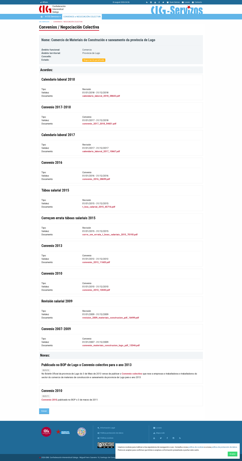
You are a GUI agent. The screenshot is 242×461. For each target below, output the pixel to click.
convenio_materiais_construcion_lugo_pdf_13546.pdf (111, 345)
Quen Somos (174, 2)
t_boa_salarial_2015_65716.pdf (98, 207)
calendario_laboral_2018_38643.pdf (101, 96)
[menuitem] (41, 16)
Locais (187, 2)
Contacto (198, 2)
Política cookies (106, 438)
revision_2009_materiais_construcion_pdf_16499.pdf (110, 317)
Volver (44, 411)
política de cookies (196, 447)
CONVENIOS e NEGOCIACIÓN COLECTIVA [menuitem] (82, 17)
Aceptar (233, 454)
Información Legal (107, 428)
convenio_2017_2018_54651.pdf (99, 123)
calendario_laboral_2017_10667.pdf (101, 151)
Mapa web (160, 433)
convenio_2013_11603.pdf (96, 262)
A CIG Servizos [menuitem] (52, 16)
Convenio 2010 (49, 399)
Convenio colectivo (132, 373)
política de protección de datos (224, 447)
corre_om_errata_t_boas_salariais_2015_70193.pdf (110, 234)
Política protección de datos (111, 433)
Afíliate (45, 2)
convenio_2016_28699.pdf (96, 179)
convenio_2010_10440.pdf (96, 290)
